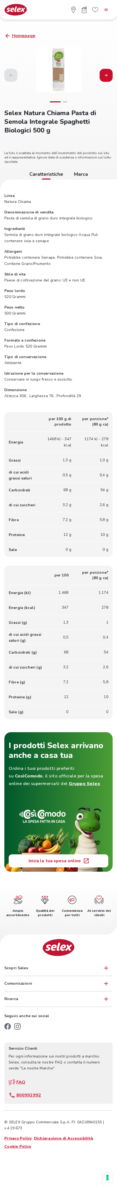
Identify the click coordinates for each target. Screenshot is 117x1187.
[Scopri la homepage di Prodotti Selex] (15, 10)
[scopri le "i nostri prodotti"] (84, 10)
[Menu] (106, 9)
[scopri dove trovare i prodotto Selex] (73, 10)
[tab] (46, 175)
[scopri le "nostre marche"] (95, 10)
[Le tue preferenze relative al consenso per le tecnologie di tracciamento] (107, 1177)
